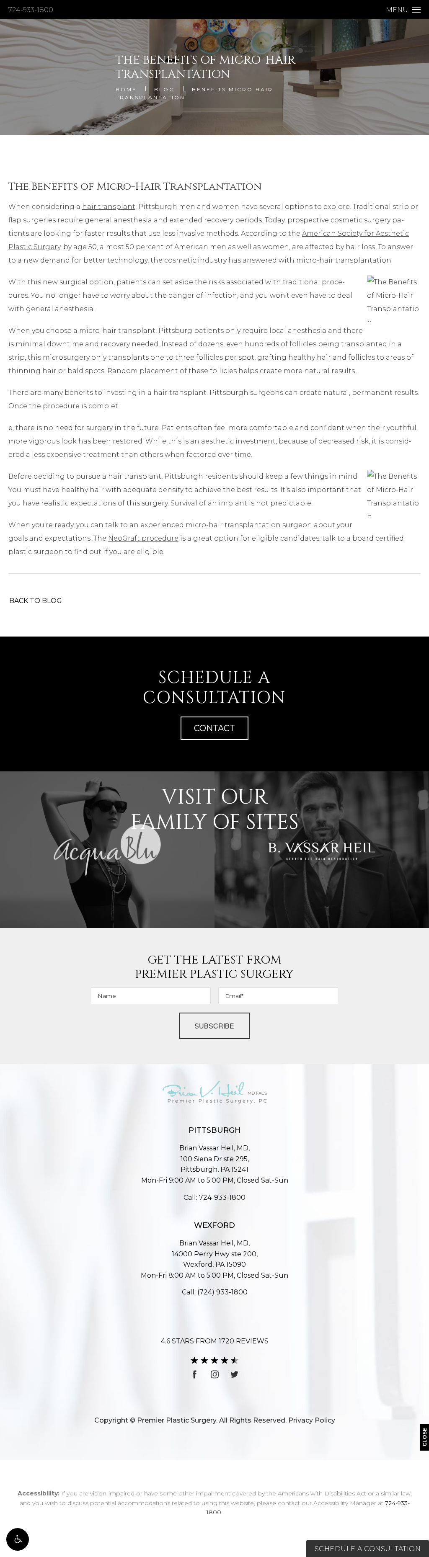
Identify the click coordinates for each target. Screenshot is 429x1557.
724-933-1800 (30, 10)
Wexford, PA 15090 (215, 1259)
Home (126, 89)
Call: (214, 1197)
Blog (164, 89)
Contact (214, 728)
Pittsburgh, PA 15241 (215, 1164)
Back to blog (35, 601)
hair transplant (108, 207)
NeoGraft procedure (143, 538)
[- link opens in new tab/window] (107, 849)
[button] (17, 1539)
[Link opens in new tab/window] (195, 1374)
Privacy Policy (311, 1420)
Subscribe (214, 1026)
